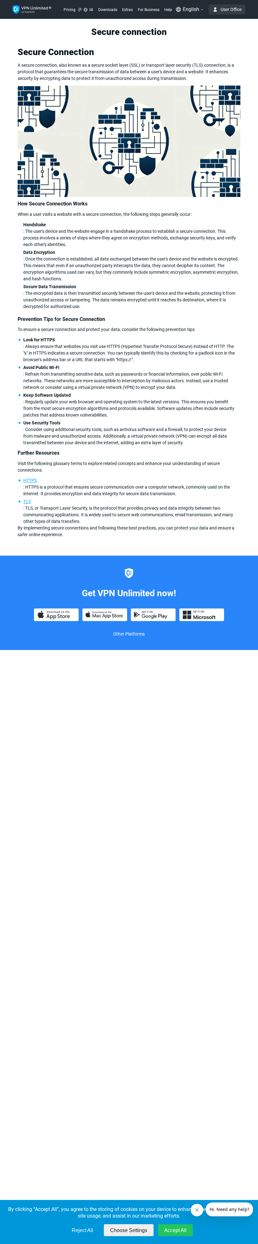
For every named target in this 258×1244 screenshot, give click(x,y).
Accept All (175, 1230)
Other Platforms (129, 633)
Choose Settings (128, 1230)
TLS (27, 501)
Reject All (82, 1230)
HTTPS (30, 480)
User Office (231, 9)
